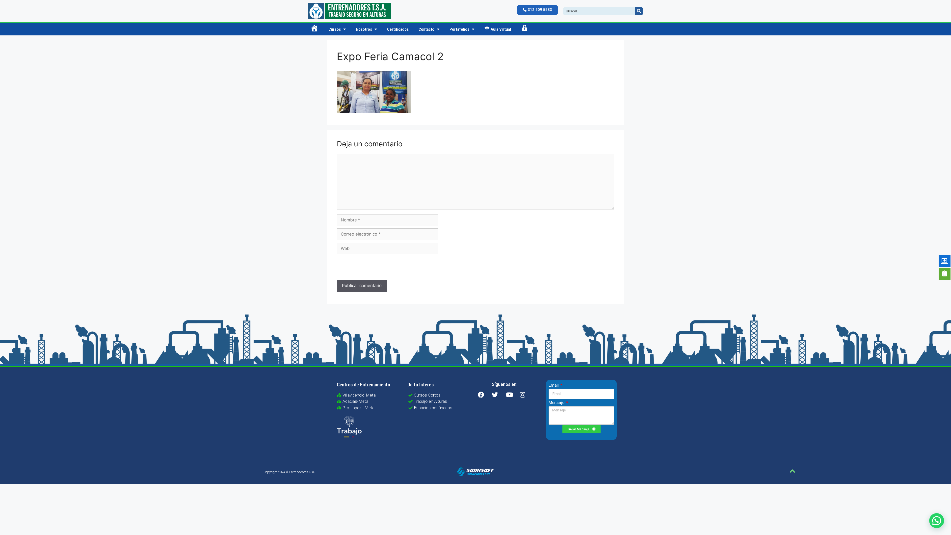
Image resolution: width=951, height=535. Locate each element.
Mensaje (557, 402)
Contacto (426, 29)
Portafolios (459, 29)
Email (554, 385)
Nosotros (364, 29)
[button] (537, 10)
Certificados (398, 29)
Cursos (334, 29)
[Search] (639, 11)
